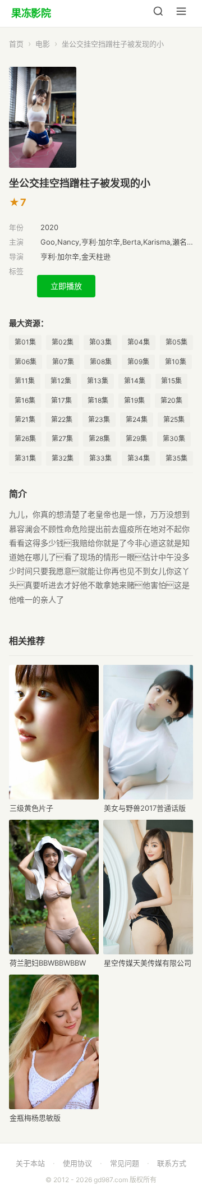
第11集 (25, 380)
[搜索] (158, 13)
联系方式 (171, 1163)
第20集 (171, 400)
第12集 (60, 380)
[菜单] (181, 13)
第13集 (97, 380)
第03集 (100, 342)
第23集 (99, 419)
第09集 (138, 361)
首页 (16, 43)
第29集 (136, 438)
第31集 (25, 458)
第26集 (25, 438)
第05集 (176, 342)
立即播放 (66, 286)
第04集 (138, 342)
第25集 (174, 419)
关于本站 (30, 1163)
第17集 (61, 400)
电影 (42, 43)
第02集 (63, 342)
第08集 (101, 361)
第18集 (98, 400)
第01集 (25, 342)
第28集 (99, 438)
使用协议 (77, 1163)
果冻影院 (30, 13)
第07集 (63, 361)
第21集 (25, 419)
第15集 (171, 380)
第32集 (63, 458)
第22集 (61, 419)
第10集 (175, 361)
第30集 (174, 438)
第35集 (176, 458)
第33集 (100, 458)
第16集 (25, 400)
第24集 (137, 419)
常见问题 (124, 1163)
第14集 (134, 380)
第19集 (134, 400)
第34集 (138, 458)
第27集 (62, 438)
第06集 (25, 361)
